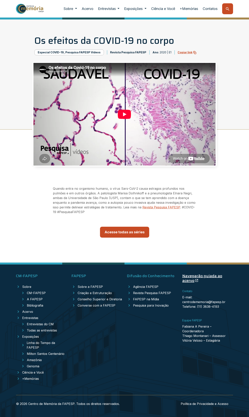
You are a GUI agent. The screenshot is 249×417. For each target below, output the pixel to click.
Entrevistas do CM (40, 324)
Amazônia (34, 360)
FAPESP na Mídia (146, 299)
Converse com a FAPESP (96, 305)
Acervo (87, 9)
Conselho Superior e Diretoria (100, 299)
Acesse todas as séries (125, 232)
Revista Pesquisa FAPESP (161, 207)
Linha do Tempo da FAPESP (41, 345)
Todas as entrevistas (42, 330)
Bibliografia (35, 305)
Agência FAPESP (145, 287)
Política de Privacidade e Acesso (204, 404)
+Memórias (189, 9)
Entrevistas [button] (107, 9)
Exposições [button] (134, 9)
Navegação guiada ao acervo (202, 278)
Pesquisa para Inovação (151, 305)
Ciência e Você (163, 9)
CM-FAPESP (36, 293)
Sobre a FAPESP (90, 287)
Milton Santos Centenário (45, 354)
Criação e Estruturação (95, 293)
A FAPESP (35, 299)
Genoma (33, 366)
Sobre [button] (69, 9)
